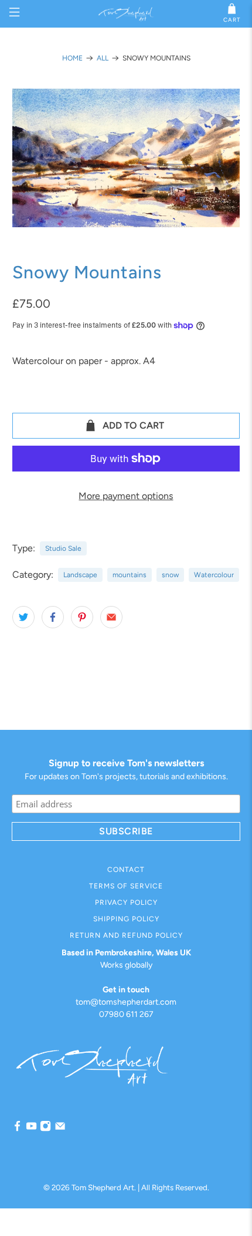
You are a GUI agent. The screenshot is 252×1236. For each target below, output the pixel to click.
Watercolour (214, 575)
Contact (126, 869)
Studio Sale (63, 548)
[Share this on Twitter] (23, 617)
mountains (130, 575)
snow (170, 575)
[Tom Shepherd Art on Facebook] (17, 1129)
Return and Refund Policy (126, 935)
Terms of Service (126, 886)
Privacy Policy (126, 902)
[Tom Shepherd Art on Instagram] (45, 1129)
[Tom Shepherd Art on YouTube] (31, 1129)
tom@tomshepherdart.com (126, 1002)
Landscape (80, 575)
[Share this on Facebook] (53, 617)
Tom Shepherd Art (102, 1187)
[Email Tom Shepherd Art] (60, 1129)
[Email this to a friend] (111, 617)
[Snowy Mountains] (126, 158)
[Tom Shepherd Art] (126, 13)
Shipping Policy (126, 919)
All (102, 58)
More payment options (126, 495)
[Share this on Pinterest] (82, 617)
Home (72, 58)
